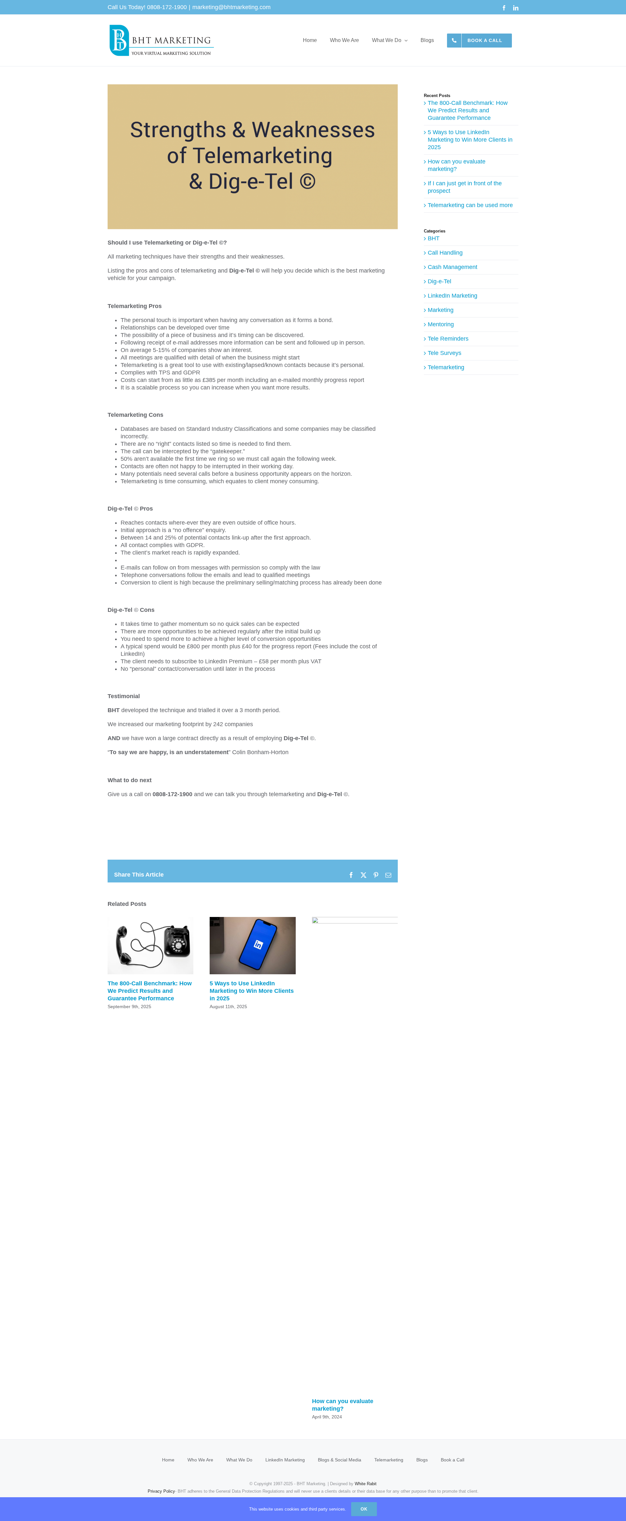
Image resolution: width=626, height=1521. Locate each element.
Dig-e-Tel (439, 281)
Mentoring (441, 324)
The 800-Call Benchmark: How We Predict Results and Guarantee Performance (150, 946)
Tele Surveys (444, 353)
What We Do (239, 1459)
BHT (434, 238)
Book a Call (452, 1459)
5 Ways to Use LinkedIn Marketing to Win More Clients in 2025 (253, 946)
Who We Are (200, 1459)
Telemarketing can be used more (470, 205)
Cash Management (452, 267)
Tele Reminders (448, 338)
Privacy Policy (161, 1491)
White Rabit (366, 1483)
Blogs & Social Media (339, 1459)
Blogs (422, 1459)
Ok (364, 1509)
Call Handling (445, 252)
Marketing (441, 310)
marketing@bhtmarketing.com (231, 7)
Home (168, 1459)
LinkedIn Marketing (452, 295)
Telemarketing (446, 367)
